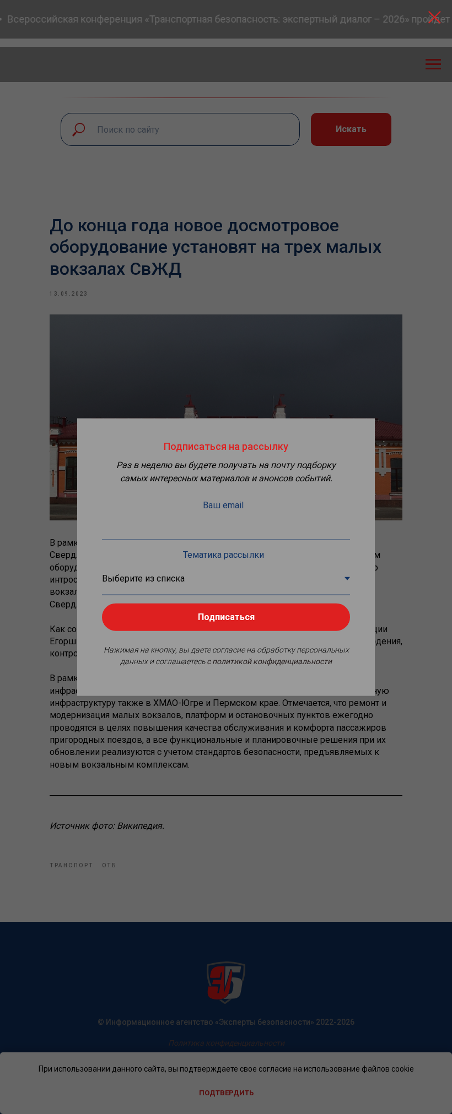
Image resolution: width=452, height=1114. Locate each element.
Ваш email (223, 505)
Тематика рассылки (223, 555)
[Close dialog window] (434, 17)
